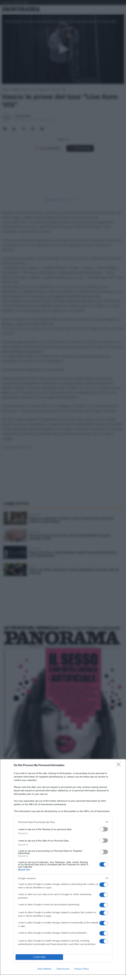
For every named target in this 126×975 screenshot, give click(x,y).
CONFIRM (39, 957)
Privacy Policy (81, 968)
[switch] (103, 829)
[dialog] (63, 867)
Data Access (63, 968)
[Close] (119, 765)
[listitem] (63, 822)
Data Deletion (44, 968)
